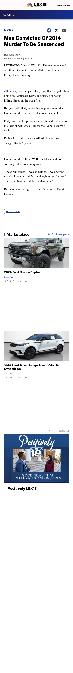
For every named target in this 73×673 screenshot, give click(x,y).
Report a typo (13, 211)
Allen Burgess (13, 91)
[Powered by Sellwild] (64, 431)
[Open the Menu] (6, 5)
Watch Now (63, 5)
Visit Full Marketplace (58, 234)
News (8, 30)
